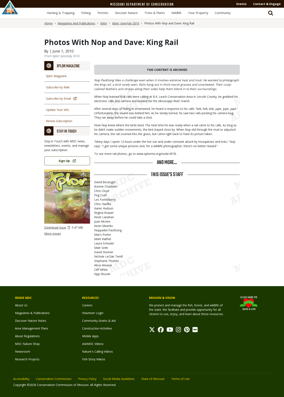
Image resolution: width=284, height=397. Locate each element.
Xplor (103, 23)
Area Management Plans (31, 328)
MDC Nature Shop (27, 344)
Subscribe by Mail (57, 87)
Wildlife (177, 13)
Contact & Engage (267, 4)
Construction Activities (97, 328)
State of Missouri (152, 379)
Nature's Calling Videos (97, 351)
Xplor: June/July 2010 (125, 23)
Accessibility (21, 379)
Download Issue (55, 227)
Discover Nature (126, 13)
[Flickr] (195, 331)
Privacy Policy (87, 379)
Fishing (86, 13)
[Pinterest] (187, 331)
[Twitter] (152, 331)
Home (48, 23)
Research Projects (27, 359)
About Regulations (27, 336)
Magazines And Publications (76, 23)
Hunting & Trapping (61, 13)
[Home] (10, 12)
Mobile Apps (90, 336)
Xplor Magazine (56, 76)
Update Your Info (57, 110)
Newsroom (22, 351)
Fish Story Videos (93, 359)
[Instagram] (178, 331)
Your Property (198, 13)
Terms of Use (180, 379)
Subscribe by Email (58, 98)
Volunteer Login (92, 313)
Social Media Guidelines (119, 379)
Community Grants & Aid (99, 321)
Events (241, 4)
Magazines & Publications (32, 313)
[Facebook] (161, 331)
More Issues (52, 233)
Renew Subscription (59, 121)
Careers (87, 305)
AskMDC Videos (93, 344)
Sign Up (64, 161)
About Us (21, 305)
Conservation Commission (54, 379)
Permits (103, 13)
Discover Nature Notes (30, 321)
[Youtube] (170, 331)
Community (223, 13)
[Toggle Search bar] (270, 13)
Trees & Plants (154, 13)
